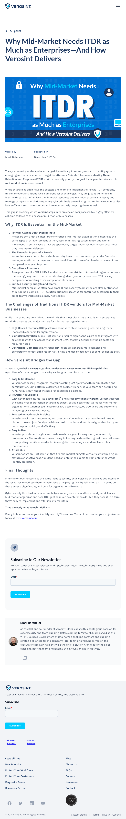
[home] (18, 6)
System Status (79, 814)
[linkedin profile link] (68, 657)
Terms (96, 814)
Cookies (116, 814)
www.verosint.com (27, 518)
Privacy (106, 814)
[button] (117, 7)
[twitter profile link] (20, 803)
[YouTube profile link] (43, 803)
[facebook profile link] (9, 803)
